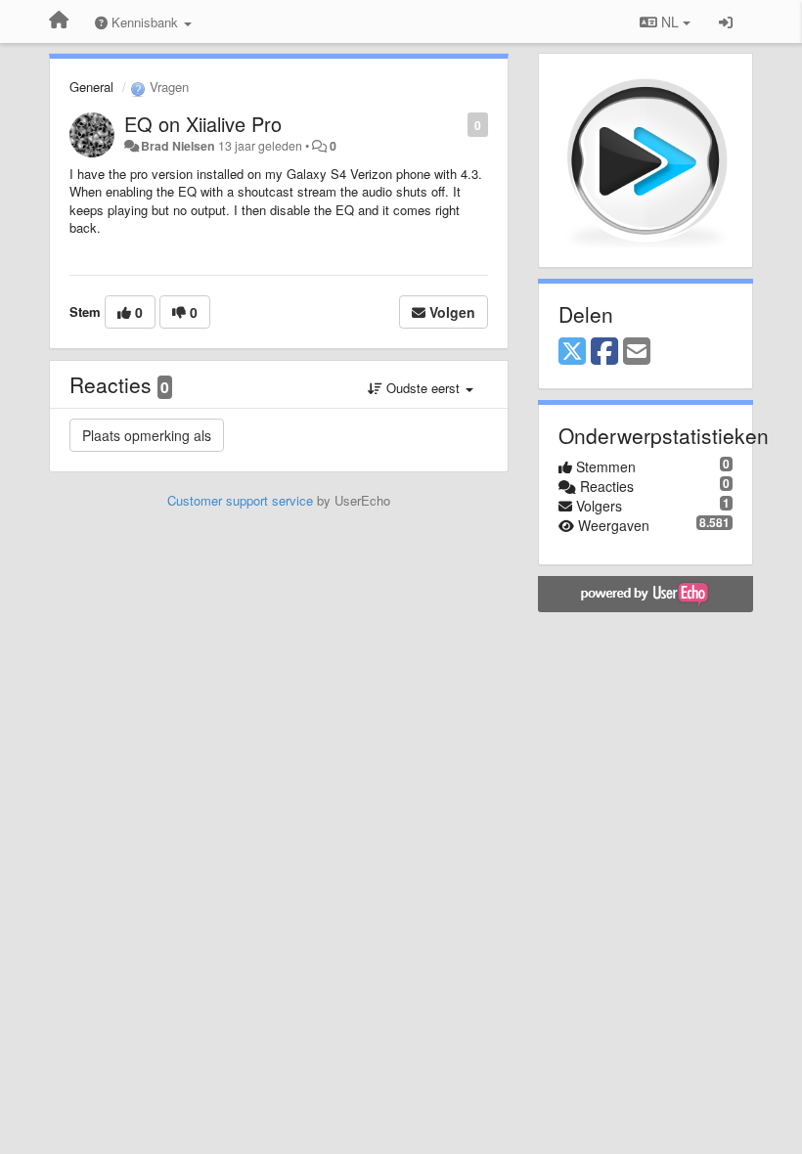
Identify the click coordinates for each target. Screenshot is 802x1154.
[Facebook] (604, 352)
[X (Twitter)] (572, 352)
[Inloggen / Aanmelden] (725, 21)
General (91, 86)
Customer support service (240, 500)
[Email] (636, 352)
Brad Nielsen (178, 146)
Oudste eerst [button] (423, 387)
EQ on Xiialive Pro (203, 124)
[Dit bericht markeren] (457, 123)
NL (670, 21)
